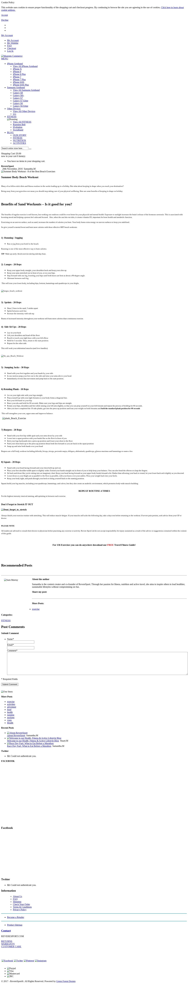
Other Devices (13, 108)
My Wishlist (12, 43)
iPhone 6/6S (18, 82)
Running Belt (19, 124)
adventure (11, 707)
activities (11, 704)
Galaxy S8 (18, 92)
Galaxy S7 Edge (20, 100)
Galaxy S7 (18, 98)
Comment (12, 650)
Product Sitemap (14, 925)
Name (10, 639)
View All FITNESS (22, 122)
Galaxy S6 (18, 103)
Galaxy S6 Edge (20, 106)
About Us (17, 896)
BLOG (10, 132)
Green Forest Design (65, 981)
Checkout (11, 48)
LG (14, 114)
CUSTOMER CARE (11, 946)
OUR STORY (19, 135)
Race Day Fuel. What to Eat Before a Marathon (29, 746)
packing (10, 717)
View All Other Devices (24, 111)
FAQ (9, 45)
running (10, 715)
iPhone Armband (15, 63)
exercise (36, 609)
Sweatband (18, 130)
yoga (9, 720)
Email (10, 645)
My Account (13, 40)
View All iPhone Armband (25, 66)
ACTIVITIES (19, 143)
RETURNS (6, 941)
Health (10, 723)
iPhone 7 (17, 77)
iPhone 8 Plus (19, 74)
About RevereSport (16, 735)
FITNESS (11, 116)
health (10, 712)
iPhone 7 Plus (19, 79)
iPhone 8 (17, 71)
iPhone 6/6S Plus (21, 85)
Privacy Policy (19, 909)
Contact (6, 930)
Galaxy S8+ (18, 95)
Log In (10, 51)
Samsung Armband (16, 87)
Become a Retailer (15, 917)
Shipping (17, 901)
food (9, 709)
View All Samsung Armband (26, 90)
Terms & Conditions (22, 907)
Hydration (17, 127)
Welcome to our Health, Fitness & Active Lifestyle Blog (33, 740)
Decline (4, 20)
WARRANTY (8, 944)
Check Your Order (21, 904)
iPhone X (17, 69)
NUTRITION (19, 140)
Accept (4, 15)
